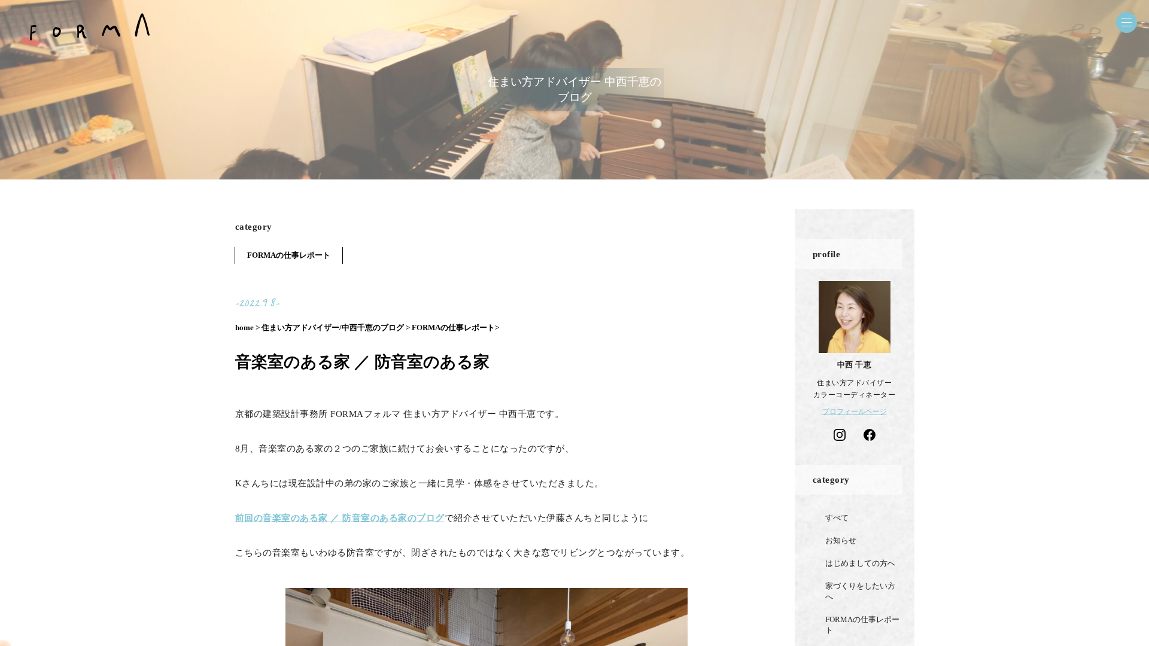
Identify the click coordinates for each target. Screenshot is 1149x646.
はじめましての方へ (860, 563)
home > (247, 327)
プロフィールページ (854, 411)
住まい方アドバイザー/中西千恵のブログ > (336, 327)
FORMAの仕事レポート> (455, 327)
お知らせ (840, 540)
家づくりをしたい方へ (860, 591)
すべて (837, 517)
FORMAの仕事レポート (288, 255)
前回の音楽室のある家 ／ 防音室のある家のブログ (340, 518)
